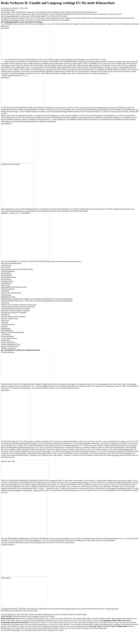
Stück (38, 630)
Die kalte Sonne (10, 614)
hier (36, 611)
